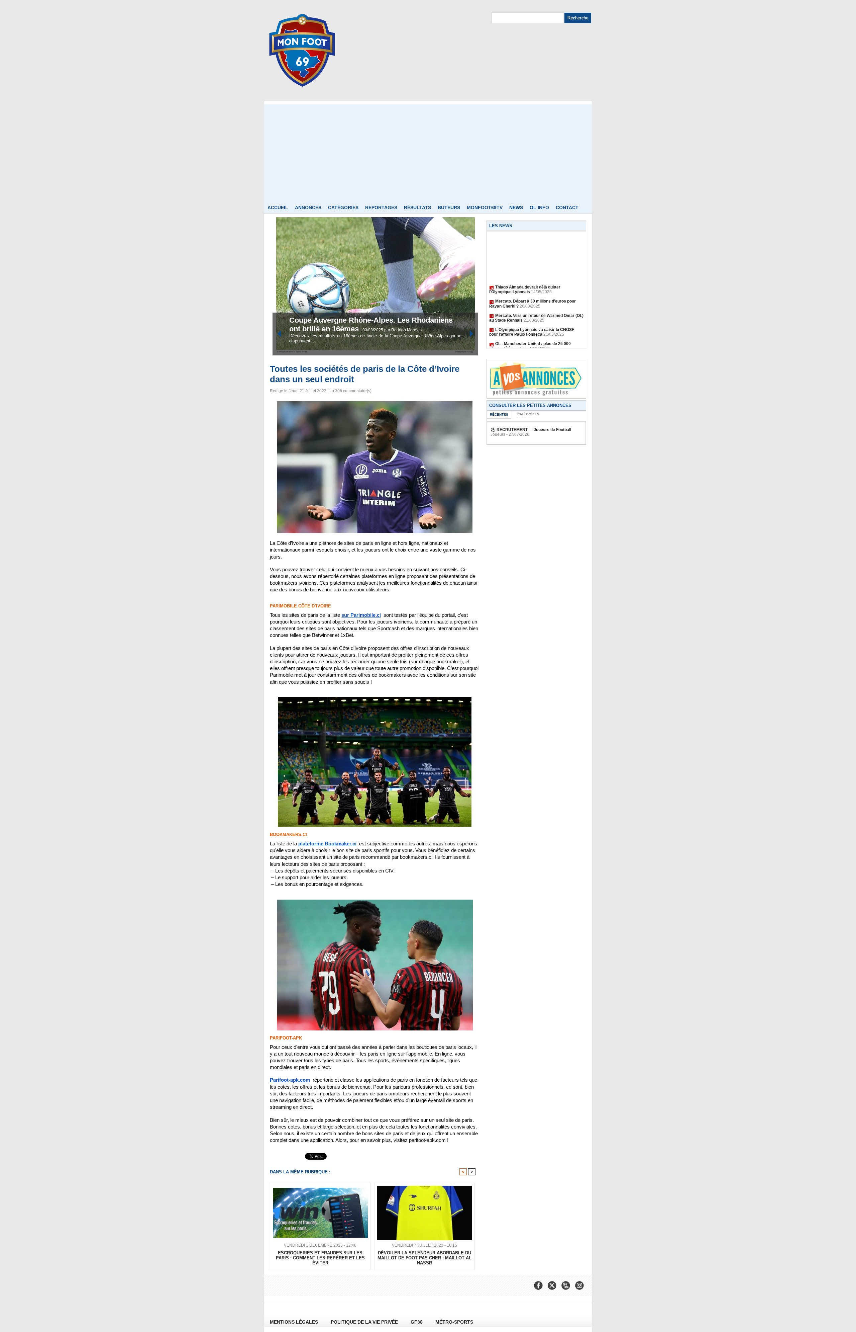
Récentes (499, 414)
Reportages (381, 207)
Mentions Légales (294, 1322)
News (516, 207)
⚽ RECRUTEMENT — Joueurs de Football (531, 429)
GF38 (417, 1322)
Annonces (308, 207)
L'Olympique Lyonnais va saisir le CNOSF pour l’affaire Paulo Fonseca (531, 320)
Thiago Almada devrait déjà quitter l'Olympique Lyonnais (524, 278)
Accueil (278, 207)
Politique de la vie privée (365, 1322)
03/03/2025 (373, 330)
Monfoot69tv (485, 207)
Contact (567, 207)
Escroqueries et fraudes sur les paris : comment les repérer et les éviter (320, 1257)
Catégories (343, 207)
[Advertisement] (428, 151)
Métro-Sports (454, 1322)
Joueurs (498, 434)
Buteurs (449, 207)
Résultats (417, 207)
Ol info (539, 207)
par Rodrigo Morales (403, 330)
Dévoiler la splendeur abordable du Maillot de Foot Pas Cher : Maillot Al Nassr (424, 1257)
